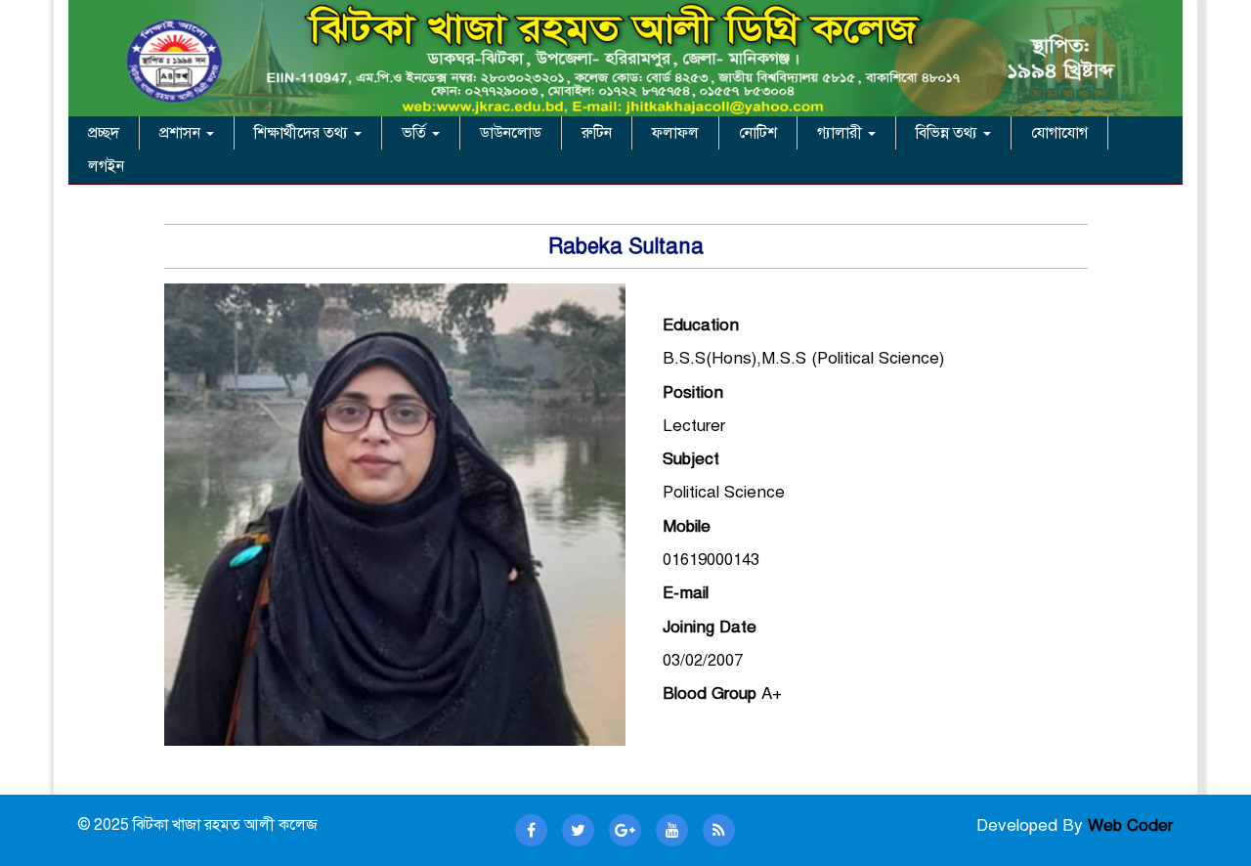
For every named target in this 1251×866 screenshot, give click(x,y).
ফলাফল (675, 133)
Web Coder (1130, 825)
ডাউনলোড (510, 133)
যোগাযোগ (1059, 133)
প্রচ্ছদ (103, 133)
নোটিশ (758, 133)
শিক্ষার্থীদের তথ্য (303, 133)
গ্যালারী (841, 133)
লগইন (106, 166)
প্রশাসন (181, 133)
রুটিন (597, 133)
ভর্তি (416, 133)
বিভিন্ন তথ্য (948, 133)
